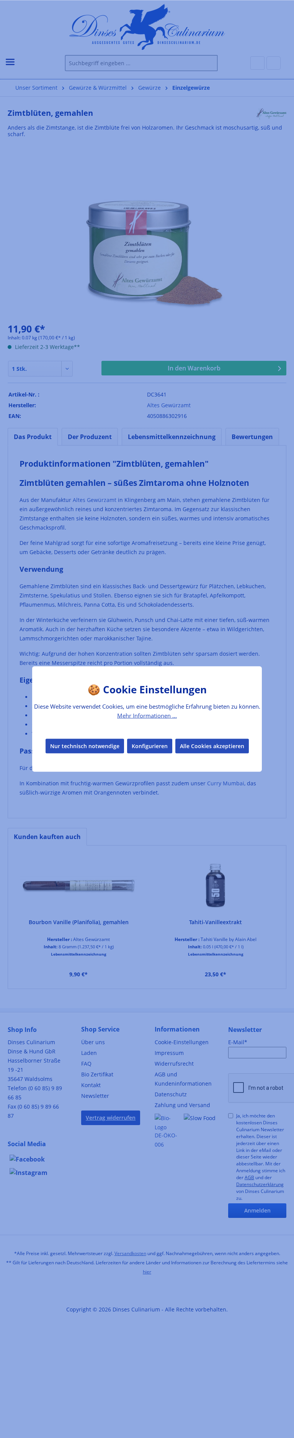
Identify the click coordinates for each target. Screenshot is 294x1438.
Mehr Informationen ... (147, 715)
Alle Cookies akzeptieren (212, 745)
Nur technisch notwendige (84, 745)
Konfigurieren (150, 745)
